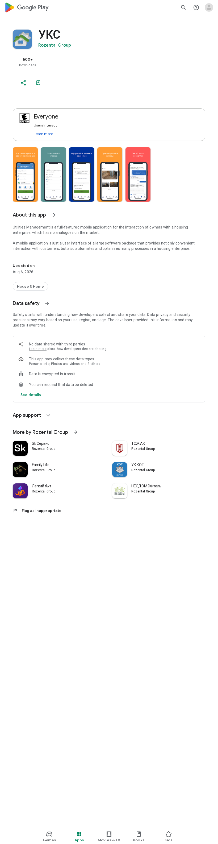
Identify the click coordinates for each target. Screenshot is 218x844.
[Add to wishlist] (38, 82)
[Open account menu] (209, 7)
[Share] (23, 82)
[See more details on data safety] (30, 394)
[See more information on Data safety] (47, 303)
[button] (25, 174)
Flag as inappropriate (37, 510)
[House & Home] (30, 286)
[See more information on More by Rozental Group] (75, 432)
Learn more (43, 133)
